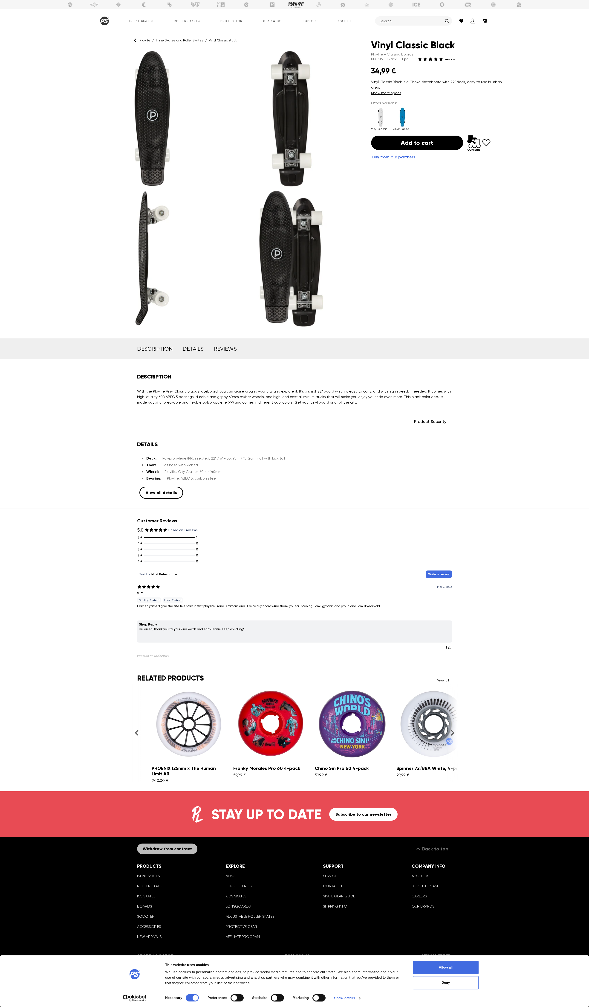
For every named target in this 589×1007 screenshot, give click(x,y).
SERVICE (330, 876)
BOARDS (144, 906)
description (155, 349)
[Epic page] (343, 4)
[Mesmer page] (493, 4)
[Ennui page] (246, 4)
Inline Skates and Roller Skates (179, 40)
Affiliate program (243, 936)
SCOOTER (145, 916)
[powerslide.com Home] (103, 21)
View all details (161, 492)
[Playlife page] (296, 4)
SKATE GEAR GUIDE (339, 896)
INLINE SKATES (148, 876)
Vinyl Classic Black (223, 40)
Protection (231, 21)
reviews (225, 349)
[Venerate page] (366, 4)
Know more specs (386, 93)
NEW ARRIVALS (149, 936)
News (231, 876)
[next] (452, 733)
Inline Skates (141, 21)
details (193, 349)
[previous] (136, 733)
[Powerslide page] (70, 4)
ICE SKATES (146, 896)
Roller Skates (187, 21)
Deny (446, 982)
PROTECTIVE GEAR (241, 926)
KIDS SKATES (236, 896)
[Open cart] (484, 21)
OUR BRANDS (423, 906)
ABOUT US (420, 876)
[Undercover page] (169, 4)
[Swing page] (94, 4)
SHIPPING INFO (335, 906)
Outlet (345, 21)
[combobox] (411, 21)
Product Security (430, 421)
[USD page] (118, 4)
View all (443, 680)
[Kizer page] (272, 4)
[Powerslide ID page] (391, 4)
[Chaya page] (144, 4)
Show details (344, 998)
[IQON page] (468, 4)
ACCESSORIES (149, 926)
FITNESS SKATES (239, 886)
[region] (222, 189)
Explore (310, 21)
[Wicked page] (195, 4)
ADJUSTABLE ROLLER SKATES (250, 916)
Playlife (144, 40)
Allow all (446, 967)
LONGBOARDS (238, 906)
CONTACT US (334, 886)
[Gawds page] (442, 4)
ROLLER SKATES (150, 886)
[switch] (237, 997)
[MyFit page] (221, 4)
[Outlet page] (519, 4)
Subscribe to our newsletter (363, 814)
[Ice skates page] (416, 4)
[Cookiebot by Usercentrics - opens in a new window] (135, 998)
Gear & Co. (273, 21)
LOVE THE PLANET (426, 886)
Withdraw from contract (167, 848)
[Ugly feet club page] (318, 4)
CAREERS (419, 896)
